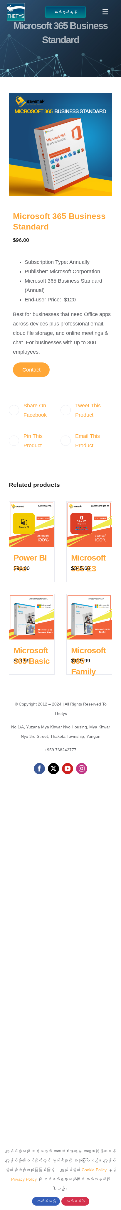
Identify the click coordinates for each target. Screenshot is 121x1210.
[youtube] (67, 768)
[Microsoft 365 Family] (89, 616)
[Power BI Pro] (31, 524)
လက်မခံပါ (75, 1201)
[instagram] (81, 768)
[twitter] (53, 768)
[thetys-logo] (16, 6)
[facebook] (39, 768)
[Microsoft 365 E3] (89, 524)
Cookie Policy (94, 1169)
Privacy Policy (24, 1179)
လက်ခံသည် (46, 1201)
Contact (31, 370)
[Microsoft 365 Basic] (31, 616)
